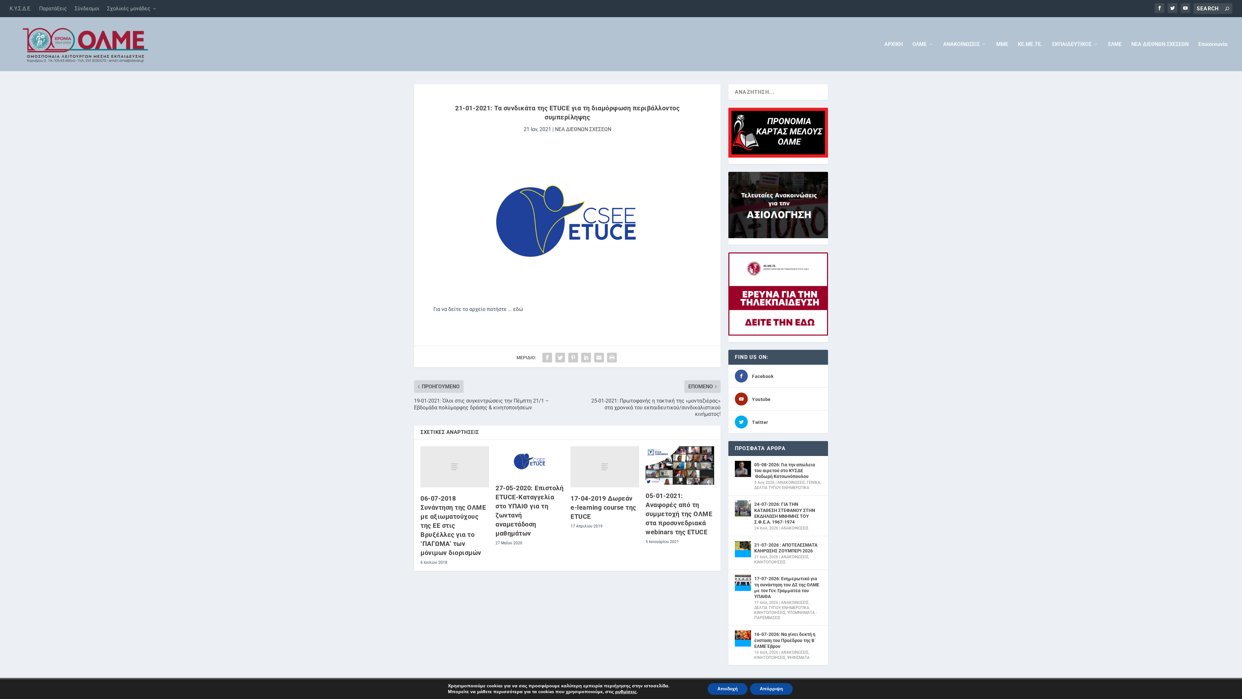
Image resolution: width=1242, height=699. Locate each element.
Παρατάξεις (53, 9)
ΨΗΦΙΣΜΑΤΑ (798, 657)
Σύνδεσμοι (87, 9)
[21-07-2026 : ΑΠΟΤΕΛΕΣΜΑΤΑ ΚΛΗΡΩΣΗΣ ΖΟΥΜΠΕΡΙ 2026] (743, 549)
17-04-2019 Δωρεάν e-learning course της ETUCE (603, 507)
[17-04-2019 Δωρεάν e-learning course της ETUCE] (605, 466)
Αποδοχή (727, 689)
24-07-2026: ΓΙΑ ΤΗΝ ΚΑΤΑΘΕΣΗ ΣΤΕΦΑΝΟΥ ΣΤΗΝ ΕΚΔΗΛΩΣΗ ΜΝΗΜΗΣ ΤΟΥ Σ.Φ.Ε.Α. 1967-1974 (784, 513)
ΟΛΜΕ (919, 44)
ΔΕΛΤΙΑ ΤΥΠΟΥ (767, 487)
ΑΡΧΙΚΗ (893, 44)
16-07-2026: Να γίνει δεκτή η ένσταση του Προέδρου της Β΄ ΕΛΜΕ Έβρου (785, 640)
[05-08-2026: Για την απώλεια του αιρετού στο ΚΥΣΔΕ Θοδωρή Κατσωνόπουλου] (743, 469)
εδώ (518, 309)
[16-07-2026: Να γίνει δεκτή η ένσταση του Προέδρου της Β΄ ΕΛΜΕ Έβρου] (743, 638)
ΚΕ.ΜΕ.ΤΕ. (1030, 44)
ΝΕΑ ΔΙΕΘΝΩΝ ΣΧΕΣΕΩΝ (1160, 44)
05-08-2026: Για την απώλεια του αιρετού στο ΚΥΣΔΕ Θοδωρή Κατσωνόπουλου (784, 470)
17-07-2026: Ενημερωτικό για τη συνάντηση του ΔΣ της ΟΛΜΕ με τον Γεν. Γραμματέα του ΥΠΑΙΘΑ (786, 587)
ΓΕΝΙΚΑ (813, 482)
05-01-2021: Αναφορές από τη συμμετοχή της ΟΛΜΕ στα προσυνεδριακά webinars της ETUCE (679, 514)
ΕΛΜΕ (1115, 44)
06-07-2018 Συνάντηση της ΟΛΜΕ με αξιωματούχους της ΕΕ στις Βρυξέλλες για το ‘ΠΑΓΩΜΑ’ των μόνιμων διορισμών (453, 525)
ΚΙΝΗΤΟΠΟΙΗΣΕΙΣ (770, 562)
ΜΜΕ (1002, 44)
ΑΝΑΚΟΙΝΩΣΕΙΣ (961, 44)
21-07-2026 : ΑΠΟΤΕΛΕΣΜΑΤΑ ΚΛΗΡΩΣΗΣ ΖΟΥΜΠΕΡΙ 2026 (785, 547)
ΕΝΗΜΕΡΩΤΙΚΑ (795, 487)
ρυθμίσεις (626, 692)
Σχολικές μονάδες (128, 9)
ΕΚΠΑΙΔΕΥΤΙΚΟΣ (1072, 44)
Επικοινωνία (1212, 44)
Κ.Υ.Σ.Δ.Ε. (20, 9)
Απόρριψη (771, 689)
